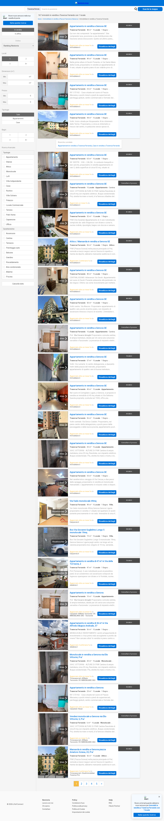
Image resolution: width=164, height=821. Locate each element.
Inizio (40, 19)
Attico (8, 167)
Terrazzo (10, 243)
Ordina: (18, 41)
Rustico (9, 191)
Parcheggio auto (13, 248)
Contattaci (46, 809)
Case (18, 122)
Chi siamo (46, 806)
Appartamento (12, 157)
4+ (26, 64)
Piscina (9, 277)
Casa (8, 186)
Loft (8, 176)
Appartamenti (18, 119)
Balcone (9, 253)
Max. (5, 83)
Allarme (9, 272)
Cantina (9, 238)
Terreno (9, 210)
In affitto (18, 34)
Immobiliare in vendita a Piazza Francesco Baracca (60, 19)
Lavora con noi (47, 803)
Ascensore (10, 233)
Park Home (10, 215)
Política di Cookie (78, 809)
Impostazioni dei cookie (81, 812)
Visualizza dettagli (107, 46)
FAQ (110, 803)
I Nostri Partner (114, 806)
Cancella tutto (18, 284)
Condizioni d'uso (78, 803)
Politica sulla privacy (79, 806)
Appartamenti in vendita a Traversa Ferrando (75, 146)
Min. (4, 77)
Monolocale (11, 171)
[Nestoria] (82, 3)
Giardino (9, 257)
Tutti (18, 115)
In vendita (18, 30)
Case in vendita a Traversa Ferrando (106, 146)
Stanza (9, 162)
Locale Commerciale (14, 205)
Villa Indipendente (13, 181)
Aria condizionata (13, 267)
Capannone (10, 219)
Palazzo (9, 200)
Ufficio (8, 224)
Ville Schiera (11, 195)
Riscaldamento (12, 262)
